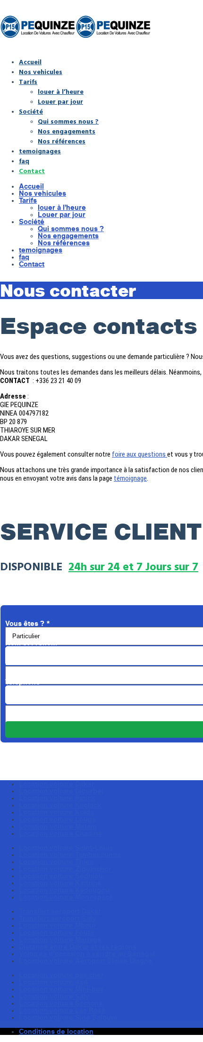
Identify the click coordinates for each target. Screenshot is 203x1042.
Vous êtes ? (27, 623)
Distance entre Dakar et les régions (77, 946)
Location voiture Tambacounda (70, 854)
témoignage (130, 478)
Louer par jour (60, 101)
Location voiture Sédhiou (61, 875)
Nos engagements (66, 131)
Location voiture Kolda (56, 812)
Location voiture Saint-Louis (66, 847)
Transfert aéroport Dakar (60, 911)
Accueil (30, 62)
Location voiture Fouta (56, 932)
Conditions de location (56, 1031)
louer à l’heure (61, 91)
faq (24, 161)
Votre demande (33, 701)
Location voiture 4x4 (53, 981)
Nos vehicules (40, 71)
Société (31, 111)
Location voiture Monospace (66, 896)
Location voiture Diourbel (61, 790)
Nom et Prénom (34, 642)
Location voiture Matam (58, 826)
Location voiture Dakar (56, 783)
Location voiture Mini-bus (61, 988)
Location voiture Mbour (57, 925)
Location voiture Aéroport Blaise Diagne (85, 960)
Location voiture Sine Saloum (68, 1017)
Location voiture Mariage (60, 939)
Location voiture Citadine (60, 833)
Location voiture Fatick (57, 797)
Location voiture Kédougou (64, 889)
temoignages (40, 151)
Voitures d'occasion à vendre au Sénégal (87, 953)
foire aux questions (139, 454)
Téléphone (25, 681)
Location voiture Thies (56, 861)
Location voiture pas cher (61, 974)
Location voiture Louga (57, 819)
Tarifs (28, 81)
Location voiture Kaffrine (60, 882)
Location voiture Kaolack (60, 805)
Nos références (61, 141)
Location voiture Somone (61, 1003)
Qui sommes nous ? (68, 121)
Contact (32, 170)
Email (17, 662)
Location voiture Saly (54, 996)
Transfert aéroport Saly (57, 918)
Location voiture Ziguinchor (65, 868)
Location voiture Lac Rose (62, 1010)
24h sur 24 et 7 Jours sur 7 (133, 566)
